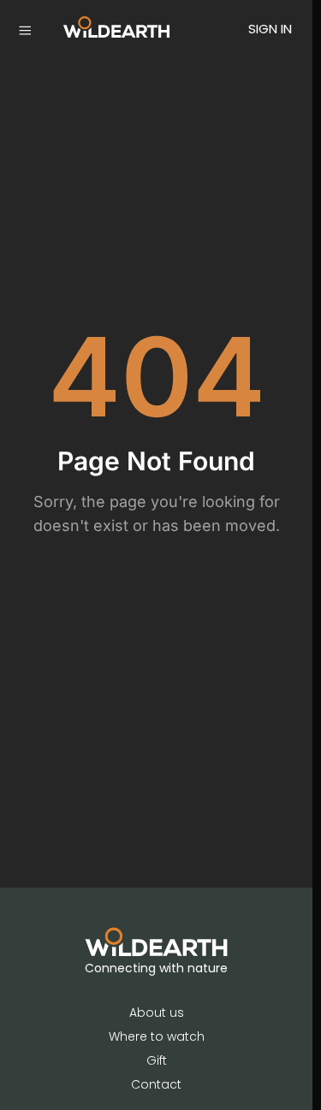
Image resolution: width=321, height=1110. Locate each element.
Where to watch (157, 1036)
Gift (156, 1060)
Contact (156, 1084)
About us (156, 1012)
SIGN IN (270, 29)
